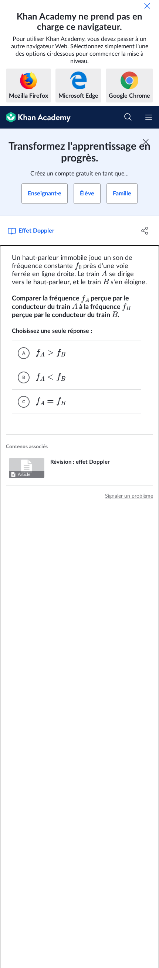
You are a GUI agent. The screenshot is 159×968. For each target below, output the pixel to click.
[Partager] (145, 230)
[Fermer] (147, 6)
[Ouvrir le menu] (148, 117)
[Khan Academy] (35, 117)
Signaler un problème (129, 496)
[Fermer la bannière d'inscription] (145, 142)
